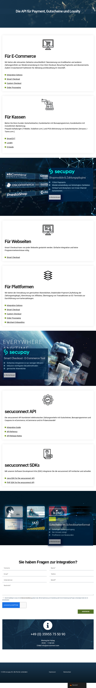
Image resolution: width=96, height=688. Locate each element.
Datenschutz (67, 672)
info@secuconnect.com (50, 645)
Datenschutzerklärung (26, 598)
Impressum (52, 672)
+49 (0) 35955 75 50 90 (48, 634)
